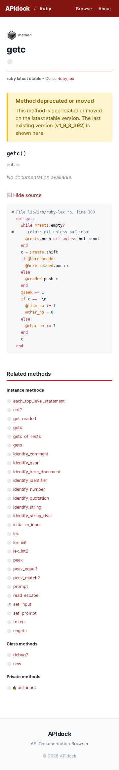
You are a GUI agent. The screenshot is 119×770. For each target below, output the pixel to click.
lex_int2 (20, 551)
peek (18, 560)
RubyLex (66, 78)
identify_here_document (36, 471)
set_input (22, 604)
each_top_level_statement (39, 401)
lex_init (20, 542)
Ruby (45, 8)
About (105, 8)
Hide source (27, 195)
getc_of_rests (27, 436)
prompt (20, 586)
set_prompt (25, 613)
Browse (84, 8)
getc (17, 427)
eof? (17, 409)
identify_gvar (26, 462)
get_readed (24, 418)
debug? (20, 654)
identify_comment (30, 453)
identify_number (29, 489)
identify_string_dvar (32, 515)
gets (17, 445)
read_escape (25, 595)
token (18, 621)
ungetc (20, 630)
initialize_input (27, 524)
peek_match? (26, 577)
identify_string (27, 507)
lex (16, 533)
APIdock (17, 8)
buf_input (27, 687)
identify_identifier (30, 480)
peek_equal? (25, 568)
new (17, 663)
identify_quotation (31, 498)
